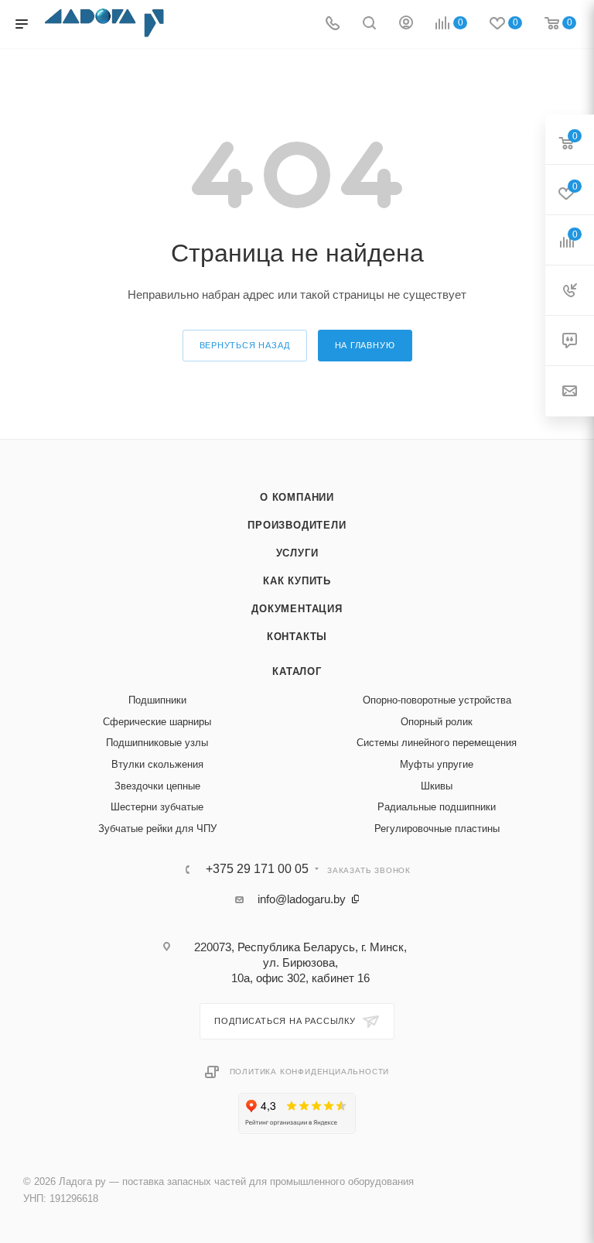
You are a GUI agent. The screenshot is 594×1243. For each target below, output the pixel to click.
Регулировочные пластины (437, 828)
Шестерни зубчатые (157, 807)
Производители (297, 525)
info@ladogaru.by (302, 899)
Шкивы (436, 786)
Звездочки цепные (157, 786)
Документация (297, 609)
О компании (297, 497)
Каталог (297, 671)
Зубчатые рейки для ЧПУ (157, 828)
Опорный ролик (437, 722)
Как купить (297, 581)
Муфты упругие (436, 764)
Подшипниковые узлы (157, 742)
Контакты (297, 636)
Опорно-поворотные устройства (437, 700)
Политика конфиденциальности (310, 1071)
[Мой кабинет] (406, 24)
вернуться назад (245, 345)
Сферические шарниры (157, 722)
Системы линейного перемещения (437, 742)
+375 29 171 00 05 (257, 869)
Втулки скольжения (157, 764)
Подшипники (157, 700)
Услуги (297, 553)
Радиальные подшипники (436, 807)
